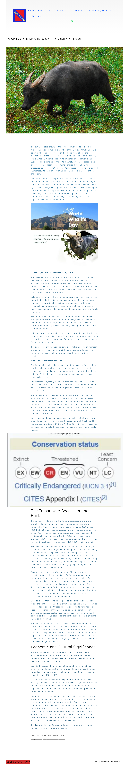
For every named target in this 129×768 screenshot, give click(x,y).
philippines (46, 739)
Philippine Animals (58, 735)
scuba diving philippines (57, 739)
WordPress (117, 762)
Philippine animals (36, 739)
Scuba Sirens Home (18, 761)
